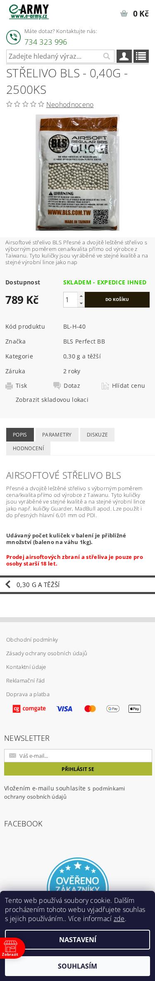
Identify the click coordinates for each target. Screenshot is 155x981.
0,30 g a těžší (82, 356)
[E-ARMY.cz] (29, 10)
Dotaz (72, 385)
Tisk (21, 385)
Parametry (57, 434)
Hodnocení (28, 448)
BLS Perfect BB (84, 341)
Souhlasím (77, 966)
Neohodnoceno (70, 104)
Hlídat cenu (128, 385)
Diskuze (97, 434)
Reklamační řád (25, 680)
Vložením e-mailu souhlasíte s (64, 792)
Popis (20, 434)
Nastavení (77, 939)
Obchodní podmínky (32, 639)
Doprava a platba (28, 694)
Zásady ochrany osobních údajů (46, 653)
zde (119, 918)
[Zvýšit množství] (81, 296)
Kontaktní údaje (26, 667)
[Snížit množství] (81, 303)
